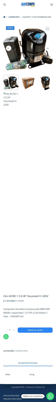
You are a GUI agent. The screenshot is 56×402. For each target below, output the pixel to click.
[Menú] (4, 4)
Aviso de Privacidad (11, 396)
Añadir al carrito (35, 330)
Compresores (21, 351)
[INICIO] (4, 17)
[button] (50, 396)
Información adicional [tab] (28, 363)
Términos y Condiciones (32, 396)
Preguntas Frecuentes (12, 399)
